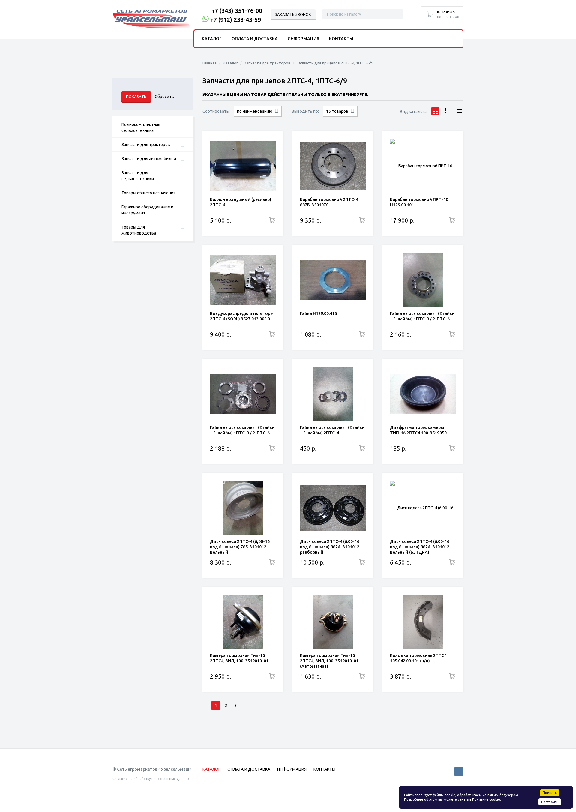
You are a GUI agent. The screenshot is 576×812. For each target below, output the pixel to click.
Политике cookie (486, 799)
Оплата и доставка (255, 38)
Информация (303, 38)
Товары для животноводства (139, 230)
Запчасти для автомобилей (149, 158)
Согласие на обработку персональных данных (150, 779)
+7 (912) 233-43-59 (235, 19)
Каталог (230, 63)
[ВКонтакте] (459, 771)
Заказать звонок (293, 14)
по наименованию (254, 111)
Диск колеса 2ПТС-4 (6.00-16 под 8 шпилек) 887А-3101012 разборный (329, 547)
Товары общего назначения (149, 192)
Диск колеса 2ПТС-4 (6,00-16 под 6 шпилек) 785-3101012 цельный (240, 547)
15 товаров (337, 111)
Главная (209, 63)
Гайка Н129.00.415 (318, 313)
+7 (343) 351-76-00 (237, 10)
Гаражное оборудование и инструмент (147, 210)
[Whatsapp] (205, 19)
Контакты (341, 38)
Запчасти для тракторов (146, 144)
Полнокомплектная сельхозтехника (141, 127)
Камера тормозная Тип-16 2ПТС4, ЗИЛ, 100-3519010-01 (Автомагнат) (329, 661)
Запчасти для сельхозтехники (138, 175)
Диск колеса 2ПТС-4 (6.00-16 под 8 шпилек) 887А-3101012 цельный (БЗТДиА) (419, 547)
